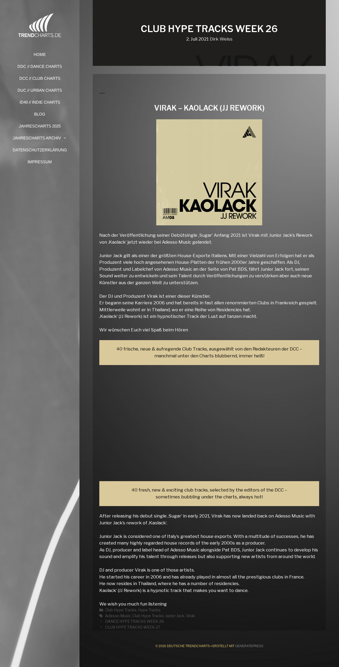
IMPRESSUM (40, 162)
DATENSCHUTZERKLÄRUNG (40, 150)
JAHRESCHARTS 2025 (40, 126)
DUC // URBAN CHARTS (39, 90)
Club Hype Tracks (120, 610)
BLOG (39, 114)
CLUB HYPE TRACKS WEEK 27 (132, 627)
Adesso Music (118, 615)
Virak (190, 615)
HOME (40, 54)
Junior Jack (174, 615)
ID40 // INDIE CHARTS (40, 102)
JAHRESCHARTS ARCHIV (37, 138)
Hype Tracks (149, 610)
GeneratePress (249, 646)
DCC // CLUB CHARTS (39, 78)
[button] (66, 138)
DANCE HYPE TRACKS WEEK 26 (134, 621)
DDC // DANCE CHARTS (39, 66)
